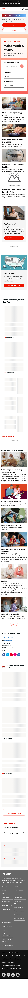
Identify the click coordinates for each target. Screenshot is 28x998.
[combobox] (14, 66)
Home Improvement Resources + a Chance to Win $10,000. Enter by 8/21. (11, 2)
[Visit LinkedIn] (18, 975)
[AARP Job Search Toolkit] (14, 604)
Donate (4, 890)
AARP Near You (6, 909)
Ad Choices (5, 968)
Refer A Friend (18, 897)
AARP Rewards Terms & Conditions (11, 959)
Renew (14, 30)
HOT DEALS (8, 823)
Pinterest (11, 654)
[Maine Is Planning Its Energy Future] (14, 103)
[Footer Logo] (14, 873)
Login (20, 8)
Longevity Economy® (7, 945)
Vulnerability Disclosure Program (11, 965)
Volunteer (4, 894)
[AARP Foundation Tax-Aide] (14, 515)
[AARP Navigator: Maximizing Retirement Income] (14, 459)
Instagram (15, 654)
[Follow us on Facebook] (4, 975)
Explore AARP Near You (11, 62)
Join (14, 25)
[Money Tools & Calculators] (14, 491)
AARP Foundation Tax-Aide (11, 525)
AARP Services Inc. (19, 918)
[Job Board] (14, 571)
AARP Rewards (6, 901)
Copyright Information (8, 962)
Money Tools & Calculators (11, 502)
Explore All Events (8, 436)
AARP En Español (18, 890)
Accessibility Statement (18, 956)
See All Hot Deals (14, 833)
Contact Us (17, 886)
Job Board (4, 581)
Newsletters (17, 894)
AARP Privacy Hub (13, 952)
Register (15, 8)
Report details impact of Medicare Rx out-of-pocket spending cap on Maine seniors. (13, 196)
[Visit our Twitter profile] (8, 975)
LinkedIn (18, 654)
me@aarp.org (8, 640)
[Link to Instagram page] (13, 975)
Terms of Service (6, 956)
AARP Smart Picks (7, 905)
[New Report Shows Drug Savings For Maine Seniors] (14, 180)
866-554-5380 (8, 637)
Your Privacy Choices (15, 968)
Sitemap (4, 952)
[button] (26, 8)
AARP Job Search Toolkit (10, 614)
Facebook (3, 654)
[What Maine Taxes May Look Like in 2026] (14, 130)
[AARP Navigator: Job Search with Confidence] (14, 539)
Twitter (7, 654)
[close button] (26, 12)
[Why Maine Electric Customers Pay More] (14, 155)
